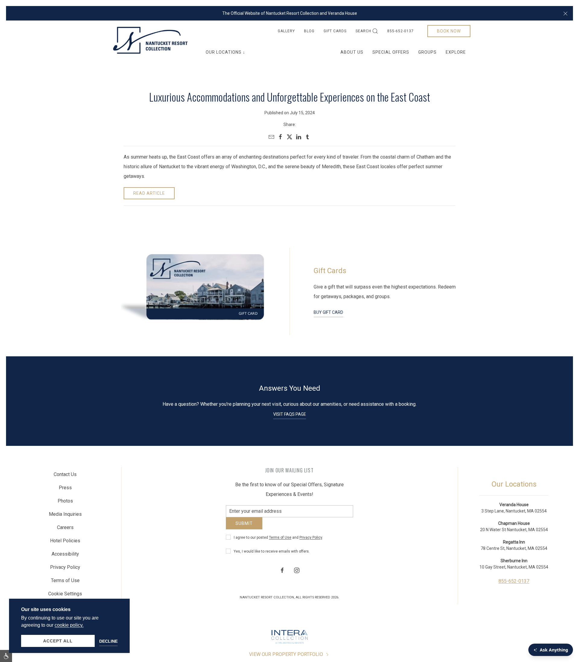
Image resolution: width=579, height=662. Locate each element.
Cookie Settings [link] (65, 596)
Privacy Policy (310, 542)
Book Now (449, 31)
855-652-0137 (400, 31)
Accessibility (65, 556)
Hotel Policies (65, 543)
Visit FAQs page (289, 414)
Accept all (58, 640)
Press (65, 490)
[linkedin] (299, 137)
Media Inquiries (65, 516)
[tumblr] (308, 137)
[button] (565, 13)
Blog (309, 31)
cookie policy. (69, 625)
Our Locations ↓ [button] (225, 52)
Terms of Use (280, 542)
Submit (244, 527)
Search (363, 31)
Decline (108, 641)
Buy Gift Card (328, 312)
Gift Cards (335, 31)
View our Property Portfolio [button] (286, 659)
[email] (271, 137)
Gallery (286, 31)
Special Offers (390, 52)
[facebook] (280, 137)
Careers (65, 530)
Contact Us (65, 477)
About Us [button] (351, 52)
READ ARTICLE (149, 193)
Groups (427, 52)
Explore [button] (456, 52)
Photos (65, 503)
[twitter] (289, 137)
